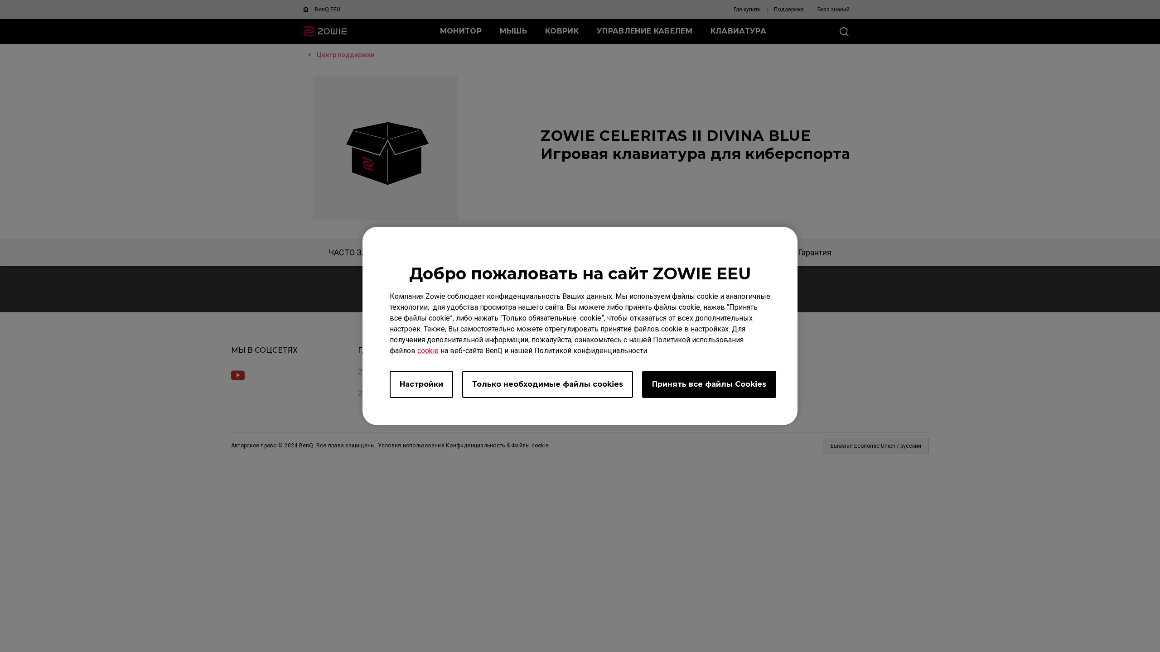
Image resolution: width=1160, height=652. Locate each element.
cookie (428, 350)
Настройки (421, 384)
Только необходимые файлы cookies (547, 384)
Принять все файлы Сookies (709, 384)
